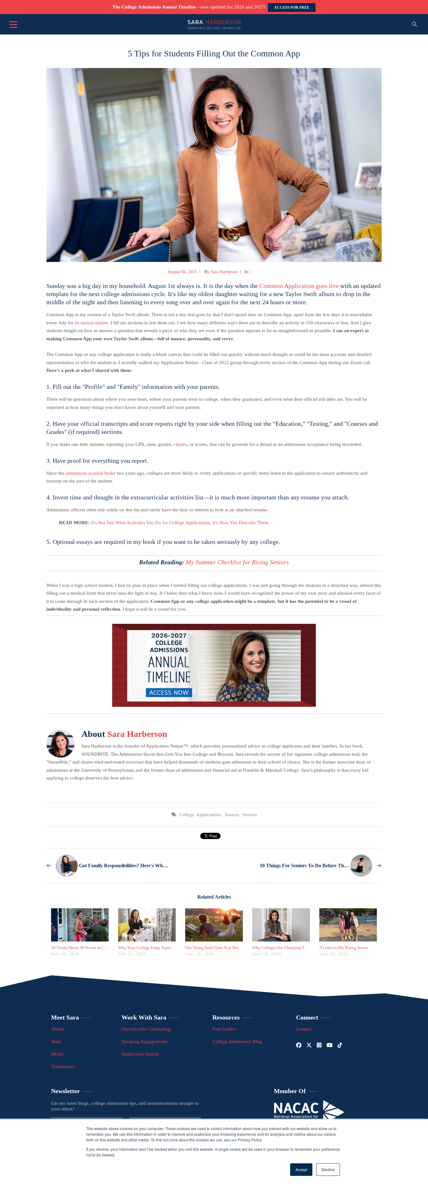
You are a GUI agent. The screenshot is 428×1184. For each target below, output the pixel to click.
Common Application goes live (299, 285)
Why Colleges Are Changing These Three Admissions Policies (304, 947)
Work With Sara (144, 1017)
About (57, 1028)
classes (180, 444)
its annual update (91, 322)
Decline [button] (328, 1169)
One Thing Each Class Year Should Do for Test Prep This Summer (240, 947)
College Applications (200, 814)
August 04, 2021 (182, 271)
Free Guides (224, 1028)
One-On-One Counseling (146, 1028)
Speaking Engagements (144, 1041)
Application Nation (140, 1053)
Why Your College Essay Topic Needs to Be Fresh (160, 947)
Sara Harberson (224, 271)
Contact (303, 1028)
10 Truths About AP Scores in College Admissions (93, 947)
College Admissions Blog (237, 1041)
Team (56, 1041)
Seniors (250, 814)
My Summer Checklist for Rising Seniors (237, 562)
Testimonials (63, 1066)
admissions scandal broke (90, 473)
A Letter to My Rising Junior (343, 947)
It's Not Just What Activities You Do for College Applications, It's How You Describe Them (180, 522)
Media (57, 1053)
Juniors (232, 814)
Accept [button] (301, 1169)
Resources (226, 1017)
